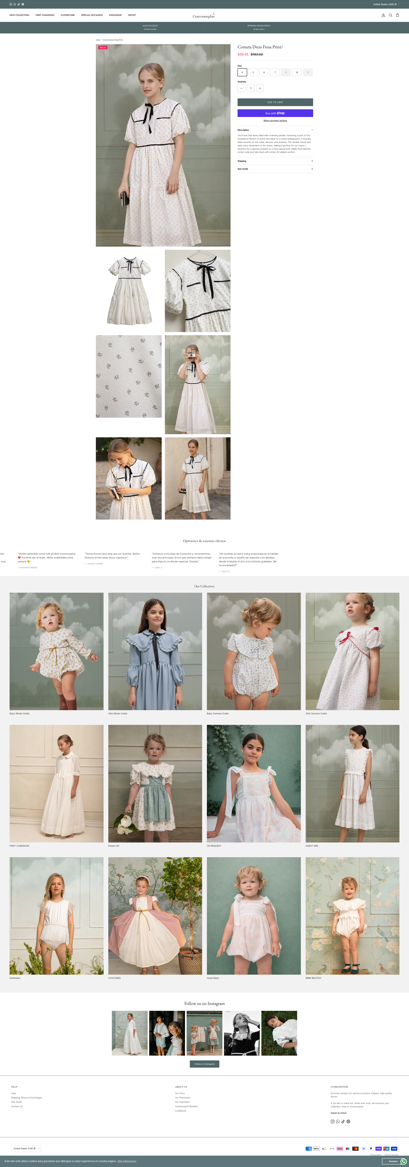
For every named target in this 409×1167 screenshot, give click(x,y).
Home (98, 40)
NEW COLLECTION (19, 15)
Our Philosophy (182, 1097)
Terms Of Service (391, 1155)
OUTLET (132, 15)
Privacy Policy (375, 1155)
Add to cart (275, 102)
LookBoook (180, 1110)
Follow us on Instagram (204, 1003)
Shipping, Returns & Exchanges (26, 1097)
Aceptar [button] (393, 1161)
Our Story (180, 1093)
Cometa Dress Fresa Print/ (113, 40)
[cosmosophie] (204, 15)
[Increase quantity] (260, 88)
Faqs (13, 1093)
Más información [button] (127, 1161)
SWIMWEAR (115, 15)
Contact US (17, 1106)
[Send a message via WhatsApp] (403, 1161)
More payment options (275, 120)
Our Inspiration (182, 1102)
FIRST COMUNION (45, 15)
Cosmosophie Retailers (186, 1106)
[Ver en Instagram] (130, 1033)
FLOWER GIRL (68, 15)
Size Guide (243, 169)
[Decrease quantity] (241, 88)
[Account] (382, 15)
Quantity (242, 81)
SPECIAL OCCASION (92, 15)
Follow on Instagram (205, 1064)
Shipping (242, 161)
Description (243, 130)
